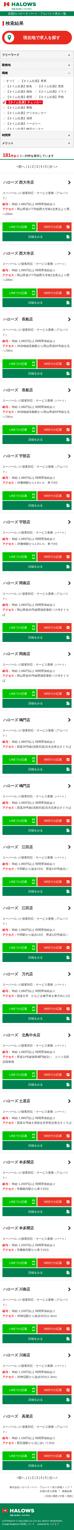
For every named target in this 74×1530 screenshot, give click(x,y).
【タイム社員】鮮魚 (19, 86)
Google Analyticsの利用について (18, 1524)
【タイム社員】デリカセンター (26, 113)
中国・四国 (65, 1496)
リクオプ (54, 1524)
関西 (55, 1496)
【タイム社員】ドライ (52, 91)
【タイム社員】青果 (33, 81)
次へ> (53, 166)
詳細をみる (35, 236)
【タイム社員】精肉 (19, 91)
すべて (10, 81)
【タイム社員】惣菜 (51, 86)
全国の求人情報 (49, 1491)
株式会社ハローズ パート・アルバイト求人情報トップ (39, 1487)
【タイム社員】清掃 (19, 118)
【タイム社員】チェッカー (24, 102)
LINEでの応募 (18, 226)
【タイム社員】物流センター (25, 129)
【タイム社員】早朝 (51, 97)
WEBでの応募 (53, 226)
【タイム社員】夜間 (19, 97)
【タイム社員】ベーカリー (23, 123)
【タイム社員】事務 (19, 107)
